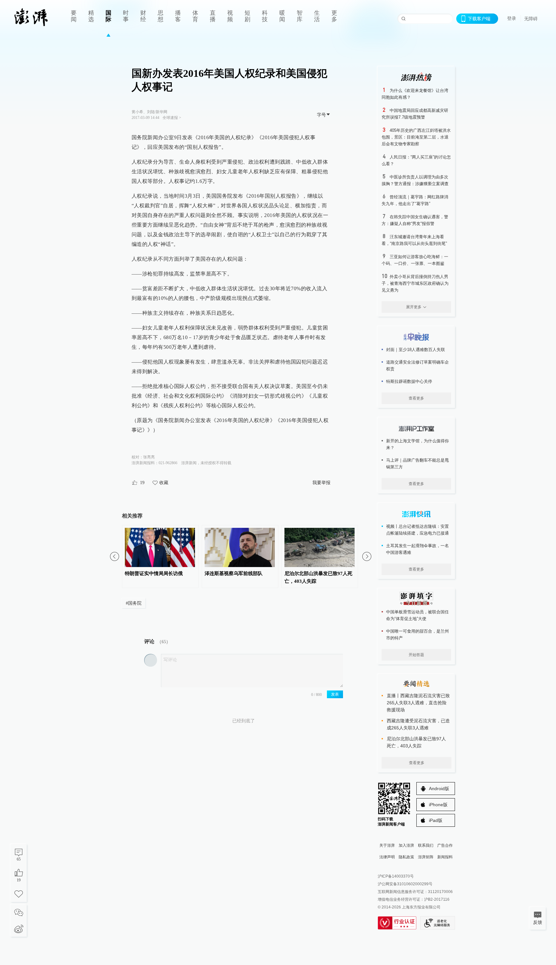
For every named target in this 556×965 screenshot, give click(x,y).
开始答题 (416, 655)
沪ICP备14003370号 (396, 876)
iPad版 (435, 820)
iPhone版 (438, 804)
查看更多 (416, 398)
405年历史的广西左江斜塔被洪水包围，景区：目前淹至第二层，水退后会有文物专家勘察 (416, 137)
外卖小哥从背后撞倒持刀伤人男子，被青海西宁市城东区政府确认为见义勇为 (415, 283)
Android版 (439, 788)
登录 (511, 18)
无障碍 (531, 18)
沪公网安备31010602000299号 (405, 884)
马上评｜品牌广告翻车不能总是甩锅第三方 (417, 463)
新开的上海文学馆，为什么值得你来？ (417, 444)
